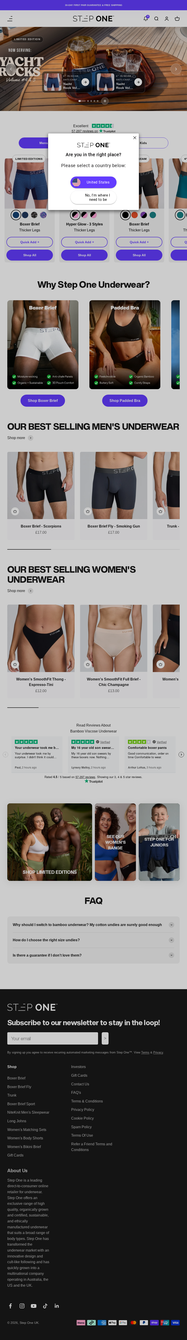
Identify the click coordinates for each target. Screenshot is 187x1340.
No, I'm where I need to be (98, 197)
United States (98, 182)
